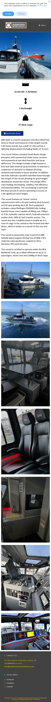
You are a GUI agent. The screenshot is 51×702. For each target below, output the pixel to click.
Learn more (42, 5)
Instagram (10, 683)
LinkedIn (10, 687)
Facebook (10, 679)
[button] (8, 14)
